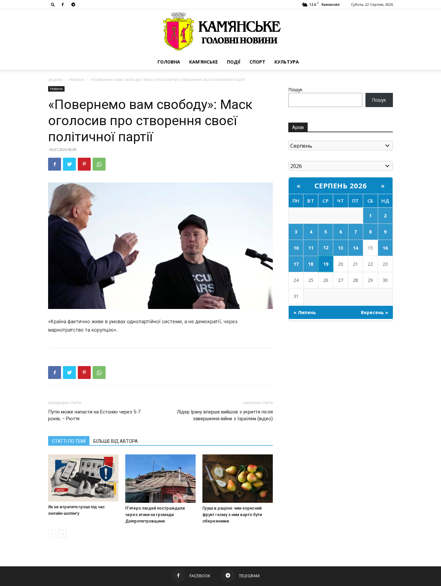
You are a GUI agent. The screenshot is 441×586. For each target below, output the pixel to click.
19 (325, 264)
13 (340, 248)
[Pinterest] (84, 164)
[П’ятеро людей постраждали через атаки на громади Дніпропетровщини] (160, 478)
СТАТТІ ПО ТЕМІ (69, 441)
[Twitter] (69, 164)
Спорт (257, 62)
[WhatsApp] (99, 164)
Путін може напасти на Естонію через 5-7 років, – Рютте (94, 415)
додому (55, 79)
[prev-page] (52, 534)
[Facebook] (62, 4)
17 (296, 264)
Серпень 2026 (340, 185)
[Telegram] (73, 4)
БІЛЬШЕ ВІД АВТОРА (115, 441)
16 (385, 248)
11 (310, 248)
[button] (53, 4)
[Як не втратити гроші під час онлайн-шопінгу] (83, 477)
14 (355, 248)
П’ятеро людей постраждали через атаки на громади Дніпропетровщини (155, 514)
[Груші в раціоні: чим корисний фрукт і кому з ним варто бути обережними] (237, 478)
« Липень (304, 312)
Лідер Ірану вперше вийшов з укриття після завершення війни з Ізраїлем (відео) (225, 415)
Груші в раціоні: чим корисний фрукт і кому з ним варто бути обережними (232, 514)
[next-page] (62, 534)
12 (325, 247)
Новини (76, 79)
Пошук (295, 89)
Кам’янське (203, 62)
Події (234, 62)
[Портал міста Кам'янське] (220, 31)
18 (310, 264)
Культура (286, 62)
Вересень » (374, 312)
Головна (169, 62)
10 (296, 248)
